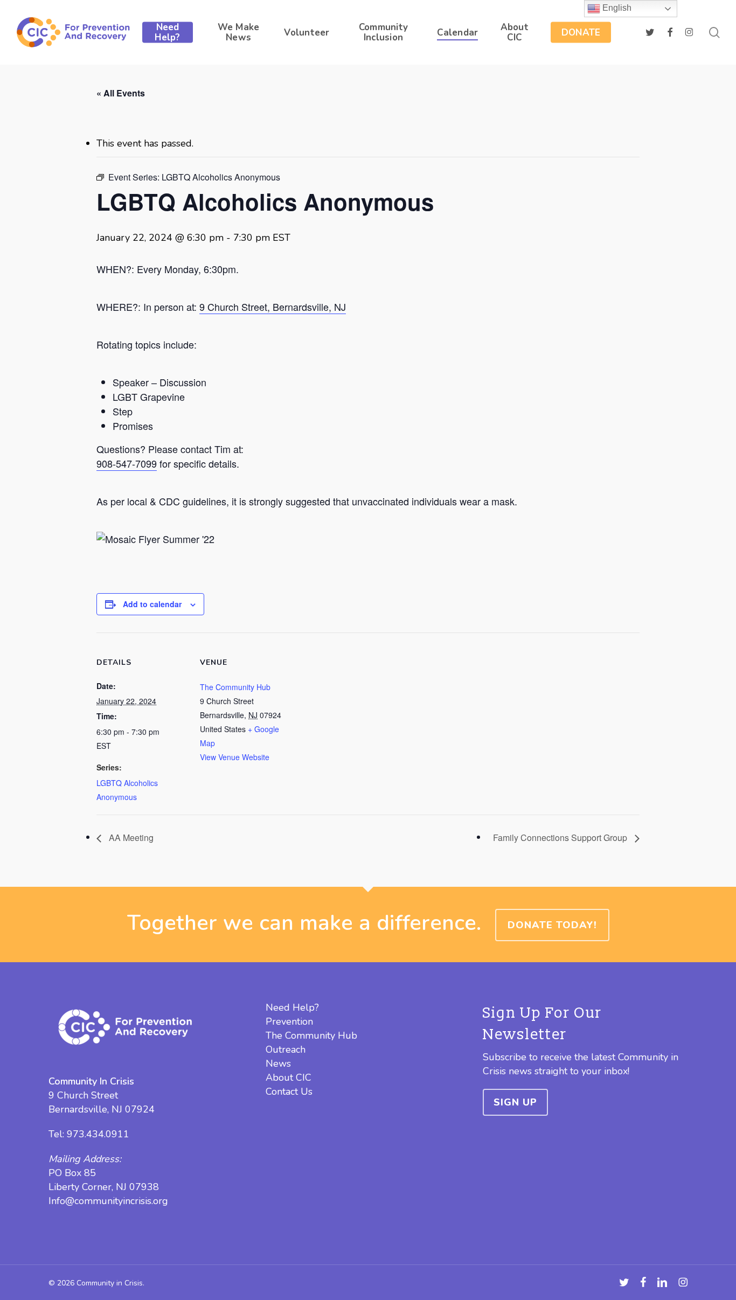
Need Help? (292, 1007)
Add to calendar (152, 604)
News (278, 1063)
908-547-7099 (126, 463)
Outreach (285, 1049)
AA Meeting (130, 837)
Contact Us (289, 1091)
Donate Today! (552, 925)
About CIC (288, 1077)
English (615, 7)
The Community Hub (235, 687)
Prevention (289, 1021)
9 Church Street (83, 1095)
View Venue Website (234, 757)
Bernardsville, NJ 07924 (101, 1109)
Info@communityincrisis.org (108, 1200)
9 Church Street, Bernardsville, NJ (272, 307)
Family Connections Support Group (561, 837)
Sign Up (515, 1102)
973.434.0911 (98, 1134)
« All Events (120, 93)
